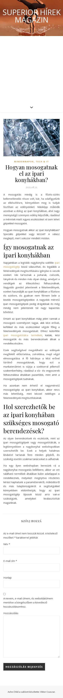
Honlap (7, 577)
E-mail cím (10, 560)
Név (6, 544)
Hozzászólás (10, 613)
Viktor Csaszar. (47, 691)
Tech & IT (42, 161)
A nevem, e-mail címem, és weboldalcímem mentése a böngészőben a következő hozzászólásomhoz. (28, 602)
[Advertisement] (31, 69)
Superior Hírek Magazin (32, 15)
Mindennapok (24, 161)
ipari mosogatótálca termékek (22, 335)
